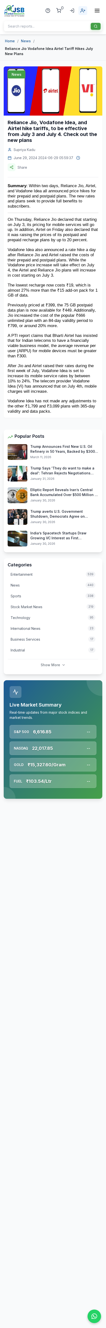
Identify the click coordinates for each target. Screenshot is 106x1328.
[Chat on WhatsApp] (94, 1316)
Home (10, 41)
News (26, 41)
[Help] (47, 10)
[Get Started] (82, 10)
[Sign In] (72, 10)
